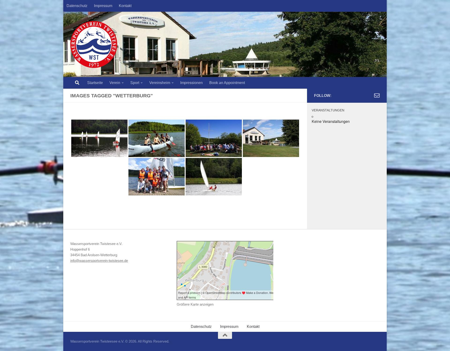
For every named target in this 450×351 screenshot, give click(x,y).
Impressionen (191, 83)
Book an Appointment (227, 83)
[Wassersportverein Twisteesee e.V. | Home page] (93, 44)
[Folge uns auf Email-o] (377, 95)
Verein (114, 83)
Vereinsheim (159, 83)
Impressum (103, 6)
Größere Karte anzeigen (195, 304)
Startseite (95, 83)
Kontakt (125, 6)
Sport (134, 83)
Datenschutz (77, 6)
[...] (99, 138)
